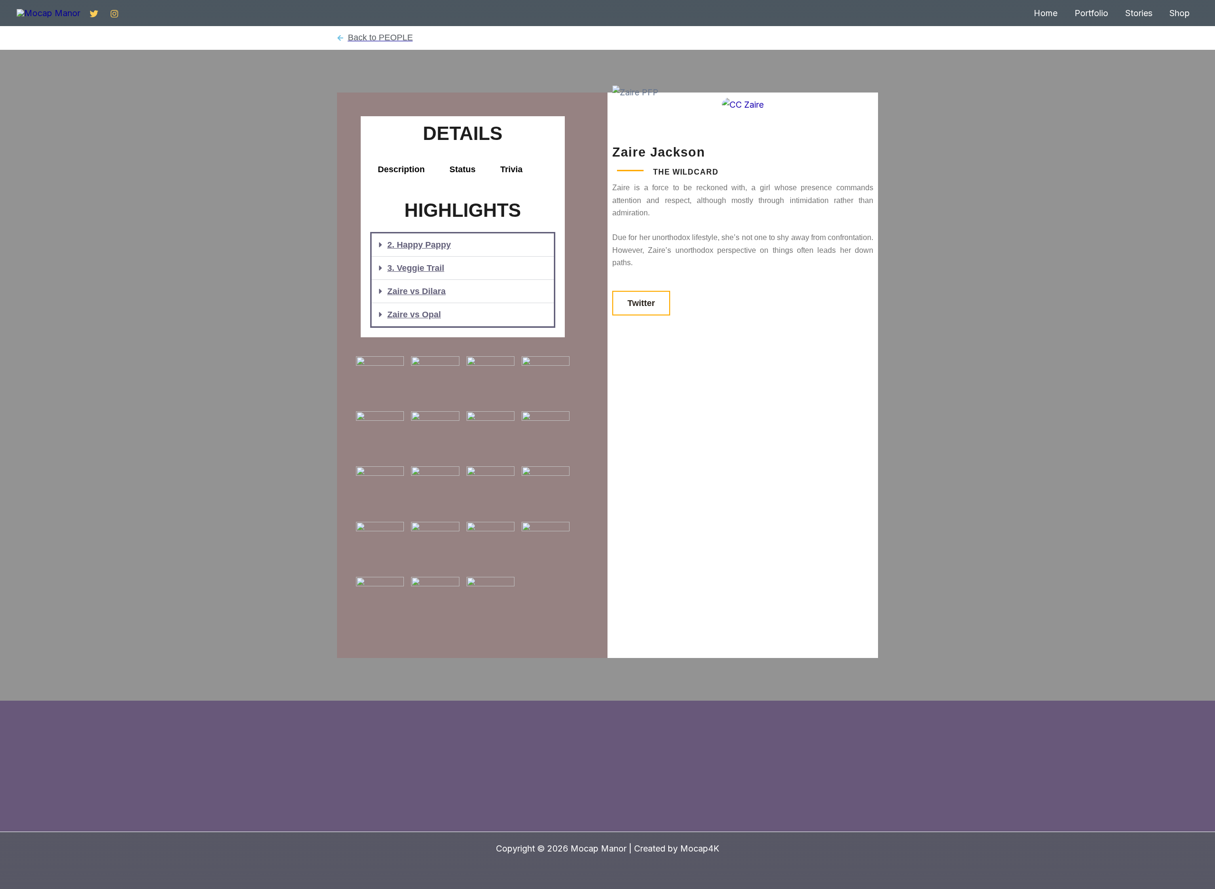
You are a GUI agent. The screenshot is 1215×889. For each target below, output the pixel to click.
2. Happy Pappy (419, 245)
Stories (1138, 13)
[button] (463, 245)
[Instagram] (114, 13)
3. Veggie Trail (415, 268)
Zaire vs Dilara (416, 291)
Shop (1179, 13)
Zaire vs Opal (414, 314)
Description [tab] (401, 169)
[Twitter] (94, 13)
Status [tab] (462, 169)
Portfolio (1091, 13)
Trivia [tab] (511, 169)
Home (1045, 13)
